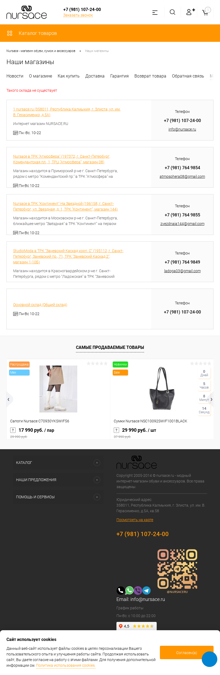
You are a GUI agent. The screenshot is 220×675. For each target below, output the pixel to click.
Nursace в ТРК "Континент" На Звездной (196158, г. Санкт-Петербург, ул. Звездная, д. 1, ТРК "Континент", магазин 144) (65, 206)
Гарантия (119, 76)
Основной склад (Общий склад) (40, 305)
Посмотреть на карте (134, 520)
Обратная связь (188, 76)
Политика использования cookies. (66, 665)
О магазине (40, 76)
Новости (14, 76)
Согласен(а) (186, 653)
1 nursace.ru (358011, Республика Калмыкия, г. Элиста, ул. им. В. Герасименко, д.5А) (66, 112)
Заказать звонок (78, 15)
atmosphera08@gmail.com (182, 176)
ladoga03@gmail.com (182, 271)
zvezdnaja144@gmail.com (182, 224)
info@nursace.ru (182, 129)
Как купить (69, 76)
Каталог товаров (37, 33)
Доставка (95, 76)
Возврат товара (150, 76)
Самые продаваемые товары (110, 347)
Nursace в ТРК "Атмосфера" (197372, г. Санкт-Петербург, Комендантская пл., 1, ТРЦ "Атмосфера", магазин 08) (61, 159)
